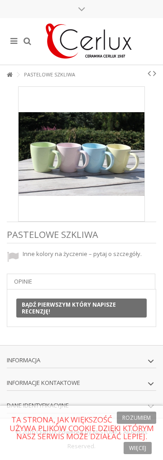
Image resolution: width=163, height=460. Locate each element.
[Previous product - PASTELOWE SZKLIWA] (149, 73)
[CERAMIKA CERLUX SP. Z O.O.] (88, 41)
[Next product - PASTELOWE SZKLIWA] (154, 73)
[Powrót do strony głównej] (9, 75)
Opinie (23, 281)
